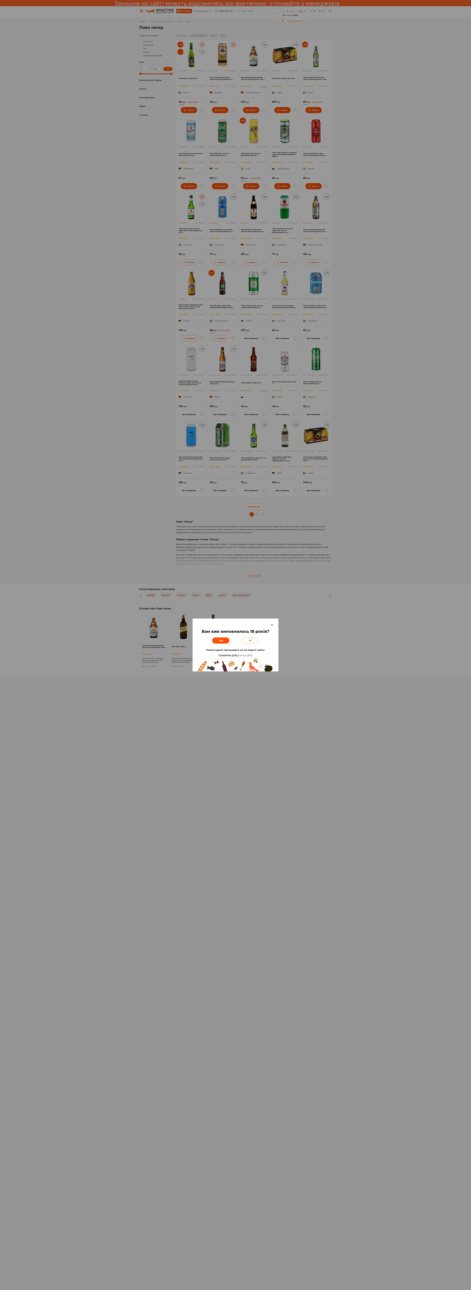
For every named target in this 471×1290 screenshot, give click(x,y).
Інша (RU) (246, 655)
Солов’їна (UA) (228, 655)
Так (221, 640)
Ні (250, 640)
